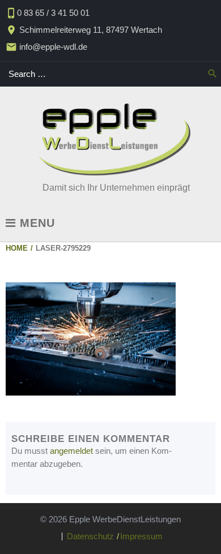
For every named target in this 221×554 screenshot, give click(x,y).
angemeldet (71, 451)
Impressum (141, 536)
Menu (35, 223)
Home (17, 248)
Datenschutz (90, 536)
